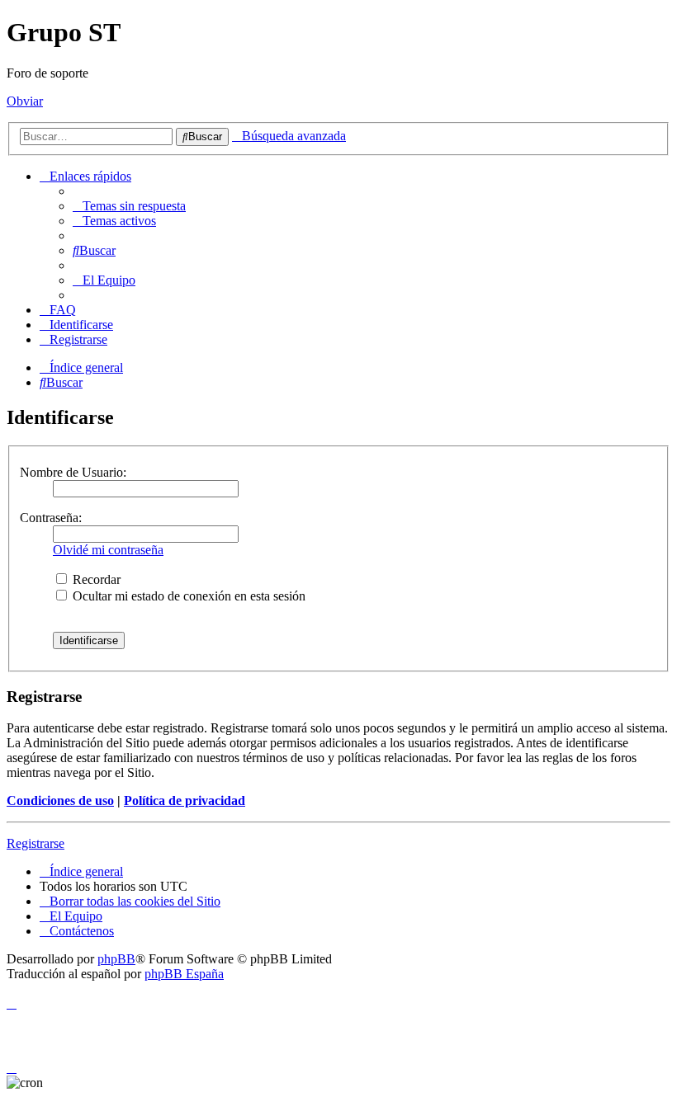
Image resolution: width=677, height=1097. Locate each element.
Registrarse (35, 843)
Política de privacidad (184, 800)
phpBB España (184, 974)
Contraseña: (51, 518)
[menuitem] (129, 206)
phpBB (116, 959)
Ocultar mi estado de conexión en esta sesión (187, 596)
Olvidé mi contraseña (108, 550)
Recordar (95, 579)
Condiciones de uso (60, 800)
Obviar (25, 101)
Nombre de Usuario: (73, 472)
